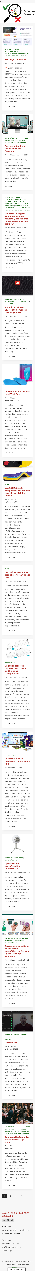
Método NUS (11, 1042)
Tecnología (24, 301)
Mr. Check (11, 63)
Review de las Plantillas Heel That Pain (17, 392)
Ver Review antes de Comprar (17, 210)
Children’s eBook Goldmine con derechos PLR (17, 761)
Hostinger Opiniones (16, 59)
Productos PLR (21, 205)
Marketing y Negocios (14, 197)
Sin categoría (10, 755)
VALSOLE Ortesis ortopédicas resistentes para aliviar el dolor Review (17, 492)
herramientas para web (14, 51)
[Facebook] (12, 1220)
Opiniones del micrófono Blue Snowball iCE (13, 866)
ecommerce (9, 199)
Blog (7, 388)
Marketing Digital (21, 201)
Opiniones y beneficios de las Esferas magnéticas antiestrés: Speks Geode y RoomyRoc (17, 951)
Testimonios (16, 140)
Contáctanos (7, 1227)
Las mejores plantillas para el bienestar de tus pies (17, 575)
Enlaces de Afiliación (11, 1234)
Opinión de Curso (12, 203)
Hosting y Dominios (12, 49)
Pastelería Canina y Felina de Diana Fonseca (15, 148)
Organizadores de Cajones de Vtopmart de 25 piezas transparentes (16, 670)
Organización (10, 662)
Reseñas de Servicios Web (15, 54)
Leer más (10, 107)
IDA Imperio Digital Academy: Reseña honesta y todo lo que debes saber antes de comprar (16, 218)
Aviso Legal (7, 1251)
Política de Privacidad (11, 1247)
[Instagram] (8, 1220)
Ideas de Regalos (21, 938)
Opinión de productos (14, 299)
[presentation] (17, 36)
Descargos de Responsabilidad (15, 1230)
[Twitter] (4, 1220)
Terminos (6, 1240)
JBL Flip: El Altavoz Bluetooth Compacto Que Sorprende (16, 310)
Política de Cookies (10, 1244)
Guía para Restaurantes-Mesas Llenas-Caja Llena (17, 1139)
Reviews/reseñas (11, 138)
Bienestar (9, 938)
